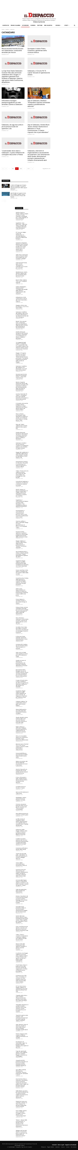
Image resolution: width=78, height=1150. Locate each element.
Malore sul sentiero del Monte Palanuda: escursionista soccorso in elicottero (21, 763)
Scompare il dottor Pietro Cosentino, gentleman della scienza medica (37, 50)
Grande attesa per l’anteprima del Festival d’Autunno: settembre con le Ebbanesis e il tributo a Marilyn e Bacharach (22, 335)
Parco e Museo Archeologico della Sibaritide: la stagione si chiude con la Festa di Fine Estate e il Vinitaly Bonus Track (22, 417)
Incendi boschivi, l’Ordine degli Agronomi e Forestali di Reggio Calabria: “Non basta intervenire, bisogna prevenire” (22, 581)
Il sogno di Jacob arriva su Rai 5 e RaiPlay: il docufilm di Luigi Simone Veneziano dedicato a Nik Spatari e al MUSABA (22, 683)
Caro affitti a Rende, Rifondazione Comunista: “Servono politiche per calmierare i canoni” (22, 1072)
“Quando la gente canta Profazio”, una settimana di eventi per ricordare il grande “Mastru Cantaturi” (22, 1018)
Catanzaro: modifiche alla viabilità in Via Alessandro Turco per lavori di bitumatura (21, 368)
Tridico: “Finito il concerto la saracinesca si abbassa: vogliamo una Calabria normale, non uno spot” (22, 937)
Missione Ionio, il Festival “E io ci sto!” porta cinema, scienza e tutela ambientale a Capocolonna (22, 746)
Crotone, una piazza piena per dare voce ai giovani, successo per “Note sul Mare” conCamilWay (21, 807)
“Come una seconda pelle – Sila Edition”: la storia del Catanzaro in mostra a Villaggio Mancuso (21, 856)
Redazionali (6, 180)
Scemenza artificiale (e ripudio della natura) (21, 848)
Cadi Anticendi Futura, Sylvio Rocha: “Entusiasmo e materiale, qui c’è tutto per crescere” (21, 265)
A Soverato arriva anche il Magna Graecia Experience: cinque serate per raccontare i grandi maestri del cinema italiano (22, 406)
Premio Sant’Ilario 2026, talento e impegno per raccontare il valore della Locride (22, 572)
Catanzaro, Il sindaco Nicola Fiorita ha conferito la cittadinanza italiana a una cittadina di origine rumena (22, 445)
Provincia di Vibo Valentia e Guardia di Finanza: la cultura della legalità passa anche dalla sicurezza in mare (22, 534)
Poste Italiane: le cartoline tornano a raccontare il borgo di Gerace (21, 601)
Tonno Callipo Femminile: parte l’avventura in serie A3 (21, 864)
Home (3, 29)
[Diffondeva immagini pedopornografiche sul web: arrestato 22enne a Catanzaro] (13, 93)
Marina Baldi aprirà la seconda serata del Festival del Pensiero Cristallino (21, 711)
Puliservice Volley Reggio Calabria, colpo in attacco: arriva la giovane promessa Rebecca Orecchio (21, 832)
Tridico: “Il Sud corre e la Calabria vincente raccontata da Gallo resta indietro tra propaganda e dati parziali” (22, 474)
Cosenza (63, 1147)
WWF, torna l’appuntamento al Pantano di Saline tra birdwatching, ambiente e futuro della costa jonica (22, 592)
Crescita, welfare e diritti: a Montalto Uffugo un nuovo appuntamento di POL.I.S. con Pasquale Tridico (22, 524)
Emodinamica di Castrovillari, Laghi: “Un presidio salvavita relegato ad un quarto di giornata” (22, 1044)
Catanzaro (57, 1147)
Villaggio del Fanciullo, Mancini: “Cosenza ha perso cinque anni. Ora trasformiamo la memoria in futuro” (21, 1133)
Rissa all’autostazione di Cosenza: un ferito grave (22, 814)
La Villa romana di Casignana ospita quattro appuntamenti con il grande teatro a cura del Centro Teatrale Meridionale (22, 822)
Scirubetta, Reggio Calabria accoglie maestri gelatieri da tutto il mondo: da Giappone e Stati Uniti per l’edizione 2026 (21, 694)
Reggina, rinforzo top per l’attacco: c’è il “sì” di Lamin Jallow (22, 307)
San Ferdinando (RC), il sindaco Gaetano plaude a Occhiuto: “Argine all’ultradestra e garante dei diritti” (22, 554)
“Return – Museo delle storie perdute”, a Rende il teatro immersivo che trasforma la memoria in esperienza (22, 1123)
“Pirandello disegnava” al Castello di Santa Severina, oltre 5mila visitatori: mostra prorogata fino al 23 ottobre (22, 1008)
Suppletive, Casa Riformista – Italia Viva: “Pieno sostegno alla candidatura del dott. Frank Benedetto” (21, 225)
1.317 (28, 168)
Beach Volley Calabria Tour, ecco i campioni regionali (21, 281)
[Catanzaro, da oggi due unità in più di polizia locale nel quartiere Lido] (13, 117)
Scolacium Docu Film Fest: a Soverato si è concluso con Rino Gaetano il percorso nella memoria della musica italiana (21, 978)
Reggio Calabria (50, 1147)
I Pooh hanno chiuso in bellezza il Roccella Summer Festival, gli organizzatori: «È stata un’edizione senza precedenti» (21, 968)
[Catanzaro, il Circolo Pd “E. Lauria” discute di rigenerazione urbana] (39, 63)
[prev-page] (3, 168)
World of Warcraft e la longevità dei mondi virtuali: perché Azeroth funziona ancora (22, 771)
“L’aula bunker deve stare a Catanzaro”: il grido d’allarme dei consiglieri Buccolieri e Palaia (13, 152)
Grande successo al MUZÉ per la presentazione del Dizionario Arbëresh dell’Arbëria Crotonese (21, 663)
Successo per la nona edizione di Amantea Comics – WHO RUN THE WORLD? (21, 376)
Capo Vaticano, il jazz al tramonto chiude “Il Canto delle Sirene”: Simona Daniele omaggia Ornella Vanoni (22, 1027)
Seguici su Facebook (70, 1144)
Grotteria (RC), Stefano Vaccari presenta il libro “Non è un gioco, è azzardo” (22, 646)
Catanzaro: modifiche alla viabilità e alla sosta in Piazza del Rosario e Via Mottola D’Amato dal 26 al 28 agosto (22, 314)
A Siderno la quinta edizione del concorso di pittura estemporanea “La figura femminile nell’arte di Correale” (22, 841)
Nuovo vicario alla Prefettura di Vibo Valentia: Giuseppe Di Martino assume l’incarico (21, 946)
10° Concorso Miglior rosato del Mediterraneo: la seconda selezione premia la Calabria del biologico (21, 235)
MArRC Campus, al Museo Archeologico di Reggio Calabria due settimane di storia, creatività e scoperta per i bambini (22, 492)
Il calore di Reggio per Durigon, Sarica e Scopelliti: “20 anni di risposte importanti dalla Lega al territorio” (18, 187)
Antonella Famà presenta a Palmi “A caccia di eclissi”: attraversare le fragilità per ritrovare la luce (21, 909)
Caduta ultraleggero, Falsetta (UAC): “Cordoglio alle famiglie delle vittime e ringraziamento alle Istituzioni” (21, 290)
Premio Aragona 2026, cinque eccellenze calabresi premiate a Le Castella (22, 1035)
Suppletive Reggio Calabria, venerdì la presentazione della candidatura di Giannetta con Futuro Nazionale (22, 563)
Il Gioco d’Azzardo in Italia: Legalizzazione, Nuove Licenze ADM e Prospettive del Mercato (21, 780)
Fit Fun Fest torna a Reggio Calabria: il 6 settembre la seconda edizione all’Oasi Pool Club (21, 989)
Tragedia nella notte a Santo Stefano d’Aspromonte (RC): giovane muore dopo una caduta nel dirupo (21, 998)
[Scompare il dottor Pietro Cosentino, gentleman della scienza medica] (39, 41)
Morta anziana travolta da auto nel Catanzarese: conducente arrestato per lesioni (12, 50)
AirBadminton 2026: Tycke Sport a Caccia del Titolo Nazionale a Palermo (21, 299)
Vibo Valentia (73, 1147)
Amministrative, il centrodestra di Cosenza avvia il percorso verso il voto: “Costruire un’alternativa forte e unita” (22, 514)
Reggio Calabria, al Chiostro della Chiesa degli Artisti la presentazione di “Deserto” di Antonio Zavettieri (21, 544)
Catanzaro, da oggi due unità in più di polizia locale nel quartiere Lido (12, 126)
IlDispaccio (43, 1147)
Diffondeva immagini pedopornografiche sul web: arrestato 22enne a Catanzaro (12, 102)
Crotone (67, 1147)
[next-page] (32, 168)
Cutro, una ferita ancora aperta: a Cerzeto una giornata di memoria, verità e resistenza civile (22, 928)
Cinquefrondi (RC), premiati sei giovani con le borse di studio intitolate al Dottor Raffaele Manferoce (22, 1063)
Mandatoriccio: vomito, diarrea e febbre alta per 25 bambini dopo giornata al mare (21, 274)
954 (13, 168)
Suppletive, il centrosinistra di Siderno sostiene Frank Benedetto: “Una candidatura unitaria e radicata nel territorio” (22, 503)
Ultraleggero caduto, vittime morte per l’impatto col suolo (21, 799)
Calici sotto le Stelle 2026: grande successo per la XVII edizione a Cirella (22, 654)
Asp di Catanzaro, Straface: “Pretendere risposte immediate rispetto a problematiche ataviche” (39, 103)
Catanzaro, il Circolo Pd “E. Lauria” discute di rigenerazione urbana (39, 73)
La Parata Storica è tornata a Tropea (21, 787)
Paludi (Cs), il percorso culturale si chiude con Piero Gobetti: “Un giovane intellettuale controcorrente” (21, 1104)
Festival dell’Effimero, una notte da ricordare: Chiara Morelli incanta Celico (22, 755)
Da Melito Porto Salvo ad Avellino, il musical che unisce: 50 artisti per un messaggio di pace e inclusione (22, 629)
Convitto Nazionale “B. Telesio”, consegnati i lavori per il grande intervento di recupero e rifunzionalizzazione (22, 396)
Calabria (7, 29)
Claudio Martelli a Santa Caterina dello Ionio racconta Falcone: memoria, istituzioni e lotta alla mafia (22, 720)
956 (21, 168)
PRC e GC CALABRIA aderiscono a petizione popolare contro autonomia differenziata (22, 737)
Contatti (54, 1144)
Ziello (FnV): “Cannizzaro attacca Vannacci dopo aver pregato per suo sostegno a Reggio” (22, 256)
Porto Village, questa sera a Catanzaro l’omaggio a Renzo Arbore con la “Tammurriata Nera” (21, 1113)
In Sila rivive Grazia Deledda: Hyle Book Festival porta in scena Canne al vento (21, 638)
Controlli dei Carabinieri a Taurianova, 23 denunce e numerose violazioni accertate (22, 483)
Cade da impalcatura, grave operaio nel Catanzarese (21, 891)
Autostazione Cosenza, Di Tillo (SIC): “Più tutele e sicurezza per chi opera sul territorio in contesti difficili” (22, 464)
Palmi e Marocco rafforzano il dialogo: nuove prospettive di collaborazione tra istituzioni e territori (21, 729)
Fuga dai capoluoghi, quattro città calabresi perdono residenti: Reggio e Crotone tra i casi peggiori (21, 1054)
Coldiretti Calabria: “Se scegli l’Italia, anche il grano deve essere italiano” (21, 703)
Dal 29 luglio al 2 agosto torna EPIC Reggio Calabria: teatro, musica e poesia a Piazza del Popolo (18, 195)
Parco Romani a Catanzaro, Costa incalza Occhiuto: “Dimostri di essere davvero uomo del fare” (22, 620)
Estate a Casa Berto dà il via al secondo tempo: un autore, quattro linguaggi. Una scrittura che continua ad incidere (22, 899)
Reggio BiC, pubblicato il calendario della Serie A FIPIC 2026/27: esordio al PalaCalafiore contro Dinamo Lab (22, 455)
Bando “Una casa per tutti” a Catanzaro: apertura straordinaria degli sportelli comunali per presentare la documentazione (22, 324)
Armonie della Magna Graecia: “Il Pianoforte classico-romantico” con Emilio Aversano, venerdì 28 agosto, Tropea (22, 882)
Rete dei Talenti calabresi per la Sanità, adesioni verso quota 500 (21, 426)
